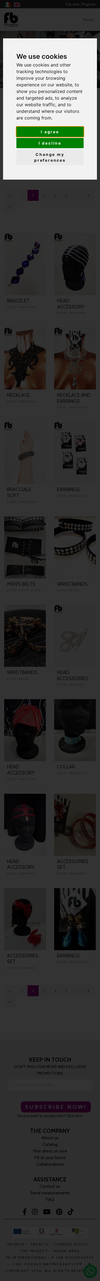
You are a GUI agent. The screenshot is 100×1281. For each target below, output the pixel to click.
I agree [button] (50, 131)
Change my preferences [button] (50, 157)
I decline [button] (50, 143)
